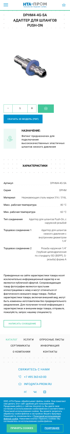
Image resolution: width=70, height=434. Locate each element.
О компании (21, 352)
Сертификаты (20, 346)
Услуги (28, 340)
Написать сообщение (22, 323)
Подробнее (52, 428)
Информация (50, 346)
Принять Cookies (22, 428)
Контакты (50, 352)
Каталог (12, 340)
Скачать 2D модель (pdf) (23, 119)
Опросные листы (51, 340)
